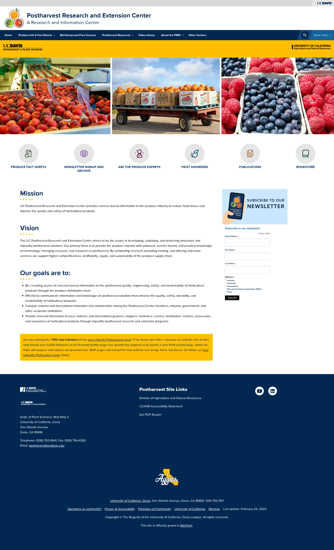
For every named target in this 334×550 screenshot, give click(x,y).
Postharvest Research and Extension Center (89, 15)
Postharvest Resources (116, 35)
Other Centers (197, 35)
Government (232, 286)
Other (229, 292)
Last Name (230, 263)
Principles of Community (154, 509)
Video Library (146, 35)
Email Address (232, 236)
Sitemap (214, 509)
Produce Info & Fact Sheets (35, 35)
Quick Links (321, 35)
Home (8, 35)
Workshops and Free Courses (78, 35)
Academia (231, 283)
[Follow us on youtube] (259, 391)
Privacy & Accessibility (120, 509)
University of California (189, 509)
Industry (231, 280)
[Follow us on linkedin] (272, 391)
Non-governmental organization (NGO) (244, 289)
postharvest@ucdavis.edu (46, 445)
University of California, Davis (130, 500)
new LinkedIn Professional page (109, 339)
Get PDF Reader (150, 414)
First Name (230, 250)
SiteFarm (186, 525)
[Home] (14, 18)
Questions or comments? (84, 509)
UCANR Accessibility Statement (160, 406)
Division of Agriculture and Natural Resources (170, 398)
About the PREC (171, 35)
